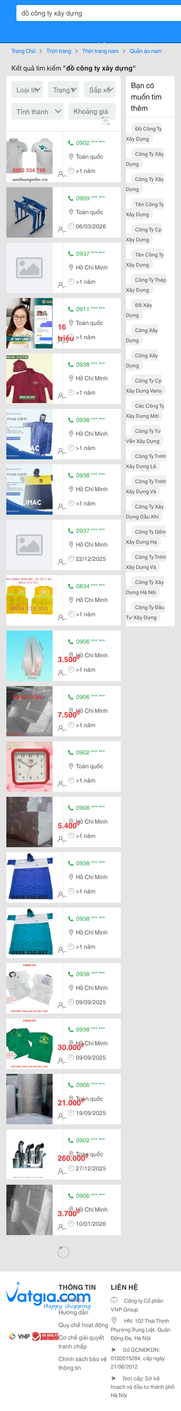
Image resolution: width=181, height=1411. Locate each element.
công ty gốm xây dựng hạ (146, 536)
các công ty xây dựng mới (145, 410)
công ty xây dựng (145, 158)
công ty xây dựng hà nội (145, 586)
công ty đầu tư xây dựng (145, 611)
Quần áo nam (146, 50)
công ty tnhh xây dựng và (146, 486)
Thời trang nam (100, 50)
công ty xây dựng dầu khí (145, 511)
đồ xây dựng (139, 309)
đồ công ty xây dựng (144, 133)
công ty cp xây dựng (144, 234)
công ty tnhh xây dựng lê (146, 460)
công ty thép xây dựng (146, 284)
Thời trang (58, 50)
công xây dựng (142, 334)
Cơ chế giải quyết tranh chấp (81, 1341)
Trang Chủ (23, 50)
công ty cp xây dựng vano (144, 385)
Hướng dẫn (73, 1312)
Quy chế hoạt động (83, 1324)
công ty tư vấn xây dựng (143, 435)
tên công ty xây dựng (145, 208)
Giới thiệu (71, 1299)
